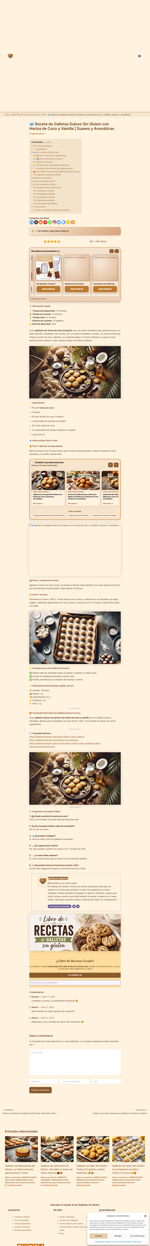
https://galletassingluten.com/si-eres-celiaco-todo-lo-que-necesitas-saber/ (65, 743)
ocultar (47, 142)
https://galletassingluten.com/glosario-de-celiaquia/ (53, 740)
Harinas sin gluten (22, 1227)
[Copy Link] (68, 222)
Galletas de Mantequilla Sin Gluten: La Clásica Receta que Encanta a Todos (20, 1169)
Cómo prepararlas (22, 1223)
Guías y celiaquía (67, 1217)
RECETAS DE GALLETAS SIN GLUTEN (19, 1183)
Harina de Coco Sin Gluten (79, 515)
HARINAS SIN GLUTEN (24, 1180)
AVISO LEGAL (136, 1241)
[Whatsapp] (50, 222)
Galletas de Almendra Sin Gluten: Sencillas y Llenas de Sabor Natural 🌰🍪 (57, 1169)
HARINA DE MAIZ (100, 1177)
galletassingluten (58, 878)
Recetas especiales (22, 1230)
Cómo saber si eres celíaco (72, 1223)
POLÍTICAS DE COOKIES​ (103, 1241)
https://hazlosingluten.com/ (42, 746)
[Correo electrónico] (74, 906)
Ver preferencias (137, 1236)
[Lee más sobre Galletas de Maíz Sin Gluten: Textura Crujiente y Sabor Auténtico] (93, 1149)
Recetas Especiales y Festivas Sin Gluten (49, 515)
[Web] (78, 906)
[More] (73, 222)
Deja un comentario (13, 1177)
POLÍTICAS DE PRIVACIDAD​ (121, 1241)
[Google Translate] (64, 222)
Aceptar (98, 1236)
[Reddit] (41, 222)
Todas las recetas (22, 1217)
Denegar (118, 1236)
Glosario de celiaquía (69, 1220)
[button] (145, 1216)
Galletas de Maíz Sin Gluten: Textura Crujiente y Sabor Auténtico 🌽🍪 (92, 1169)
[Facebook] (32, 222)
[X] (36, 222)
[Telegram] (59, 222)
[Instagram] (54, 222)
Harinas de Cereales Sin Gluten (104, 515)
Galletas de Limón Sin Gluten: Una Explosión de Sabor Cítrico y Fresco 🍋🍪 (128, 1169)
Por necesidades (21, 1220)
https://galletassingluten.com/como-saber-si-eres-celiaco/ (56, 736)
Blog (62, 1233)
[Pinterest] (45, 222)
